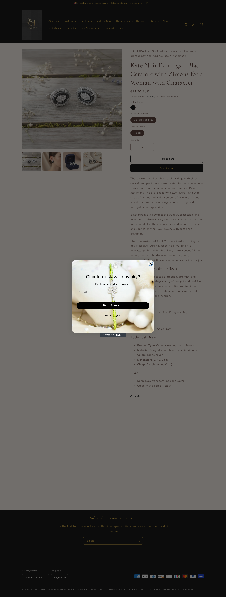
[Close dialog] (151, 264)
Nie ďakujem (113, 315)
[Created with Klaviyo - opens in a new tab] (113, 335)
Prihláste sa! (113, 305)
